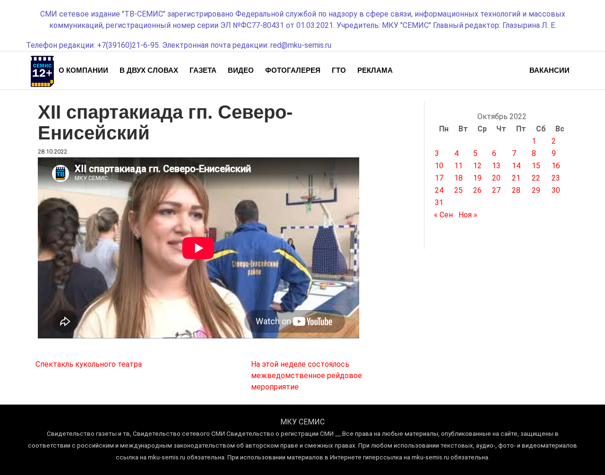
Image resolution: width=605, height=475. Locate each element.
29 (536, 190)
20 (496, 177)
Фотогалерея (292, 70)
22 (536, 177)
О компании (83, 70)
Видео (241, 70)
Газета (203, 70)
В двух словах (149, 70)
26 (477, 190)
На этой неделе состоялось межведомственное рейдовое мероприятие (306, 375)
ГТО (339, 70)
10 (439, 165)
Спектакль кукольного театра (88, 364)
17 (439, 177)
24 (439, 190)
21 (516, 177)
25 (458, 190)
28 (516, 190)
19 (477, 177)
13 (496, 165)
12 (477, 165)
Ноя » (467, 214)
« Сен (443, 214)
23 (556, 177)
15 (536, 165)
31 (439, 202)
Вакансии (549, 70)
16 (556, 165)
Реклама (375, 70)
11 (458, 165)
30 (556, 190)
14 (516, 165)
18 (458, 177)
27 (496, 190)
